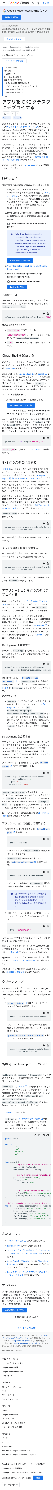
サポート (5, 1391)
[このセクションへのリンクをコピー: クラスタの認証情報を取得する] (40, 548)
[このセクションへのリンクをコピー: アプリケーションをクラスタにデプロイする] (20, 594)
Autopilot (6, 118)
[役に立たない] (32, 55)
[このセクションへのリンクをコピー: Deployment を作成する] (32, 645)
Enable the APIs (17, 287)
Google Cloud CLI (27, 374)
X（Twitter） (7, 1446)
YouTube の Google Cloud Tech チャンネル (19, 1455)
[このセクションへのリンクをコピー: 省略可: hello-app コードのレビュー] (7, 1068)
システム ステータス (10, 1399)
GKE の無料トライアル (14, 1310)
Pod (4, 688)
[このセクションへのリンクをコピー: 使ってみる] (20, 1285)
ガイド (35, 50)
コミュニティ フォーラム (12, 1387)
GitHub (4, 1410)
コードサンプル (8, 1419)
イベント (5, 1442)
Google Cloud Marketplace (12, 1372)
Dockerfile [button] (20, 1112)
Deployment (38, 625)
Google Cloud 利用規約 (12, 1468)
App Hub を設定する (15, 972)
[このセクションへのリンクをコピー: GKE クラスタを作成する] (39, 462)
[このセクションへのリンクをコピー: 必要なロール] (20, 295)
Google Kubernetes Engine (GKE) (27, 10)
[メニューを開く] (4, 3)
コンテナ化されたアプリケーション (22, 127)
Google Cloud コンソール (21, 405)
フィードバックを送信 (14, 61)
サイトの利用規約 (38, 1464)
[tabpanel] (26, 1171)
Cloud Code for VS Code (18, 1261)
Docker (21, 1087)
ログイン (46, 3)
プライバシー (23, 1464)
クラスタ (6, 469)
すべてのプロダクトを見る (12, 1363)
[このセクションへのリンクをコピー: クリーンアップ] (26, 982)
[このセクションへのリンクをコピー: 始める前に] (20, 178)
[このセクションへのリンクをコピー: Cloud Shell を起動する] (36, 355)
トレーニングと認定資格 (12, 1427)
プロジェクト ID (32, 449)
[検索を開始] (33, 3)
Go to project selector (20, 260)
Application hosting (32, 47)
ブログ (4, 1438)
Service (39, 635)
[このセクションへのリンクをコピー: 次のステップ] (23, 1234)
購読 (38, 1478)
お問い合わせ (7, 1376)
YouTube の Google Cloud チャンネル (17, 1451)
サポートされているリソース (23, 960)
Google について (8, 1464)
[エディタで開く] (44, 1135)
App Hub (15, 952)
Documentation (15, 47)
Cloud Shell (10, 368)
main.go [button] (8, 1112)
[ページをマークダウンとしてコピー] (13, 114)
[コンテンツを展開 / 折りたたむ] (19, 67)
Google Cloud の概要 (10, 1415)
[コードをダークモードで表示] (44, 313)
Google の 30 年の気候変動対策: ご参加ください (22, 1472)
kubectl (41, 374)
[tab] (8, 1112)
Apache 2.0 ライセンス (22, 1341)
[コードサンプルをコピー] (48, 313)
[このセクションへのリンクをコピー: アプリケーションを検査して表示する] (48, 823)
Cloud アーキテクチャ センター (14, 1423)
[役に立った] (28, 55)
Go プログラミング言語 (29, 1119)
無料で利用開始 (11, 17)
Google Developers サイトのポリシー (28, 1343)
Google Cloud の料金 (10, 1367)
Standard (17, 118)
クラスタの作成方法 (16, 1241)
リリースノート (8, 1395)
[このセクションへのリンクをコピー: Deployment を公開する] (32, 736)
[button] (29, 225)
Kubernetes (30, 165)
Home (4, 47)
